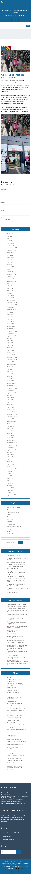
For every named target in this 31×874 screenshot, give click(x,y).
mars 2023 (10, 321)
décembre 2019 (12, 414)
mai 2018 (10, 459)
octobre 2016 (11, 492)
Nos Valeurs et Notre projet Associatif (15, 684)
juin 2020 (10, 400)
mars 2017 (10, 488)
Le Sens (9, 748)
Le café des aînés (12, 655)
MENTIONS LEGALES (13, 556)
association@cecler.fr (9, 839)
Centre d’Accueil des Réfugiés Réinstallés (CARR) (16, 585)
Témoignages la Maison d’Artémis (14, 768)
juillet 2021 (10, 369)
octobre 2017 (11, 473)
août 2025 (10, 255)
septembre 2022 (12, 336)
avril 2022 (10, 347)
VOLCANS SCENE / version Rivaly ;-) (17, 817)
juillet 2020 (10, 397)
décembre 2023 (12, 302)
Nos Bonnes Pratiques (14, 758)
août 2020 (10, 395)
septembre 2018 (12, 450)
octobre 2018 (11, 447)
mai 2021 (10, 374)
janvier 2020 (11, 412)
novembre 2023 (12, 305)
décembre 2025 (12, 248)
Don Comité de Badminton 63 (16, 642)
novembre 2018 (12, 445)
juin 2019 (10, 428)
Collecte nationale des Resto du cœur (12, 76)
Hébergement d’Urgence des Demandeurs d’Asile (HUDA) (16, 571)
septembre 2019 (12, 421)
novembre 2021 (12, 359)
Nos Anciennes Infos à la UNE (16, 715)
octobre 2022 (11, 333)
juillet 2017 (10, 478)
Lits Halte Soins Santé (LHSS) (16, 562)
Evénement (10, 517)
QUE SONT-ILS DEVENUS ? (15, 766)
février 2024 (11, 298)
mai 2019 (10, 431)
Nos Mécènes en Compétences (16, 729)
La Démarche (11, 751)
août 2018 (10, 452)
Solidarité (10, 533)
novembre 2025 (12, 250)
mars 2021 (10, 378)
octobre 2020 (11, 390)
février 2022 (11, 352)
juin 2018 (10, 457)
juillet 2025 (10, 257)
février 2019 (11, 438)
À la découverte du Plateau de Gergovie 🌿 (16, 622)
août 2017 (10, 476)
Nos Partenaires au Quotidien (16, 725)
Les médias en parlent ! (14, 718)
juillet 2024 (10, 286)
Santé (8, 531)
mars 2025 (10, 267)
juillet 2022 (10, 340)
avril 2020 (10, 404)
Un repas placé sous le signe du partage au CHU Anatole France (17, 605)
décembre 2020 (12, 385)
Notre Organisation (13, 692)
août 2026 (10, 233)
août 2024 (10, 283)
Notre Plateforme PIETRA (15, 744)
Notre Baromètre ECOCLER (15, 756)
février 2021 (11, 381)
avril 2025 (10, 264)
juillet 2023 (10, 314)
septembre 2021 (12, 364)
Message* (4, 189)
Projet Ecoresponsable (14, 526)
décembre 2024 (12, 274)
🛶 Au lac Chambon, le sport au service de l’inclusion (17, 626)
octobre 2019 (11, 419)
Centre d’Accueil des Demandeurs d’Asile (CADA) (15, 575)
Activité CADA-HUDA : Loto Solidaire (15, 619)
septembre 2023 (12, 309)
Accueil (9, 677)
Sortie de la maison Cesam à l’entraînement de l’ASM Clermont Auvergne (17, 610)
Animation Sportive (13, 510)
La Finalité (10, 753)
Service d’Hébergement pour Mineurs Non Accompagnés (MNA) (16, 580)
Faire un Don (11, 737)
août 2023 (10, 312)
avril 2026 (10, 241)
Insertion (10, 519)
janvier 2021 (11, 383)
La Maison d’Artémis (13, 592)
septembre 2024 (12, 281)
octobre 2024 (11, 279)
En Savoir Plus (11, 763)
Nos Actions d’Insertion (14, 706)
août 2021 (10, 366)
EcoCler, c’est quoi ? (13, 747)
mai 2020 (10, 402)
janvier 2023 (11, 326)
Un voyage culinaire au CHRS (16, 658)
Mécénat (9, 521)
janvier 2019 (11, 440)
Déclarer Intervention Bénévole (16, 741)
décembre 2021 (12, 357)
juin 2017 (10, 480)
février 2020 (11, 409)
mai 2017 (10, 483)
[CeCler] (15, 5)
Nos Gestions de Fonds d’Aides (16, 708)
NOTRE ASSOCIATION (14, 680)
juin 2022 (10, 343)
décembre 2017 (12, 469)
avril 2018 (10, 461)
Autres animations (13, 512)
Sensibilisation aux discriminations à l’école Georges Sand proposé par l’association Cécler (17, 662)
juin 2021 (10, 371)
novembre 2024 (12, 276)
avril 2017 (10, 485)
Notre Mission (11, 681)
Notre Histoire (11, 687)
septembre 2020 (12, 393)
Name (3, 202)
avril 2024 (10, 293)
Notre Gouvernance (13, 690)
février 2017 (11, 490)
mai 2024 (10, 290)
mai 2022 (10, 345)
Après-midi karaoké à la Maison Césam (17, 615)
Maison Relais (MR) (13, 568)
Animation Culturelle (13, 507)
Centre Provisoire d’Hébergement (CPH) (17, 589)
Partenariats (11, 524)
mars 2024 (10, 295)
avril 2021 (10, 376)
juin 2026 (10, 238)
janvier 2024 (11, 300)
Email (3, 210)
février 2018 (11, 466)
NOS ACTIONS (11, 702)
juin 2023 (10, 317)
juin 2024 (10, 288)
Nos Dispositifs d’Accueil (14, 703)
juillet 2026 (10, 236)
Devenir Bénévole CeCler (14, 739)
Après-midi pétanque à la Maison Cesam (15, 637)
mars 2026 (10, 243)
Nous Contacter (12, 733)
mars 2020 (10, 407)
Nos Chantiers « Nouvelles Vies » (17, 713)
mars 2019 (10, 435)
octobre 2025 (11, 252)
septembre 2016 (12, 495)
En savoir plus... (19, 868)
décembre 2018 (12, 442)
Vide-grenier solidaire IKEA (15, 640)
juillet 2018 (10, 454)
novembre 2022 (12, 331)
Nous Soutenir (11, 735)
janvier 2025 (11, 271)
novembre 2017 (12, 471)
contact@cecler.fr (10, 16)
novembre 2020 (12, 388)
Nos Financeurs (12, 722)
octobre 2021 (11, 362)
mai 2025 (10, 262)
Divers (9, 514)
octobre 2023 (11, 307)
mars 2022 (10, 350)
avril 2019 (10, 433)
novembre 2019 (12, 416)
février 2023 (11, 324)
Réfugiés (9, 529)
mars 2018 (10, 464)
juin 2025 (10, 260)
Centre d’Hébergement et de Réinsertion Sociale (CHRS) (16, 565)
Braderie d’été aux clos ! (14, 634)
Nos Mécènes (11, 727)
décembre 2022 (12, 328)
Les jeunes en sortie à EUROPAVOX (13, 630)
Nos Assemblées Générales (15, 710)
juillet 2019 (10, 426)
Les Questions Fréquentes (15, 760)
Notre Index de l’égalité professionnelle (14, 698)
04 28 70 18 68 (23, 16)
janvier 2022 (11, 355)
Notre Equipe (11, 695)
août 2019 (10, 423)
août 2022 (10, 338)
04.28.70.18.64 (7, 836)
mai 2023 (10, 319)
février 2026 (11, 245)
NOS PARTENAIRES (13, 721)
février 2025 (11, 269)
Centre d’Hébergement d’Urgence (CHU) (17, 559)
